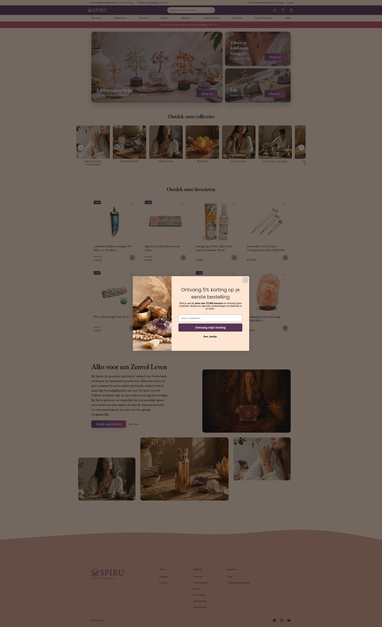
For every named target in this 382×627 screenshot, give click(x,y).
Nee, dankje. (210, 336)
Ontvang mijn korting (210, 327)
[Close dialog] (245, 280)
